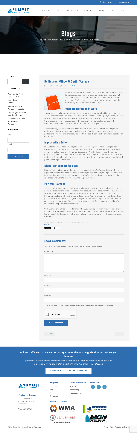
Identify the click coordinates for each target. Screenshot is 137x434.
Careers (52, 393)
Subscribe (18, 157)
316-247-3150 (124, 2)
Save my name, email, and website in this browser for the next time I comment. (79, 306)
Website (47, 296)
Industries (88, 10)
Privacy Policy (109, 427)
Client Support (107, 2)
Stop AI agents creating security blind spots (17, 114)
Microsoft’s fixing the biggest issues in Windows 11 (16, 121)
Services (58, 10)
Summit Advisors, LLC (68, 86)
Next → (119, 334)
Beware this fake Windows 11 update (15, 107)
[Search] (25, 81)
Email (47, 286)
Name (47, 276)
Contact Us (123, 10)
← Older (49, 334)
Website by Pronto (122, 427)
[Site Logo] (18, 10)
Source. (84, 222)
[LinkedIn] (99, 387)
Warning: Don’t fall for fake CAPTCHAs (16, 95)
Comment (48, 251)
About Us (46, 10)
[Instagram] (104, 387)
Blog (112, 10)
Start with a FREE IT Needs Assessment (68, 371)
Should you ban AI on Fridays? (16, 101)
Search (10, 77)
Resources (102, 10)
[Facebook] (93, 387)
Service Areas (73, 10)
